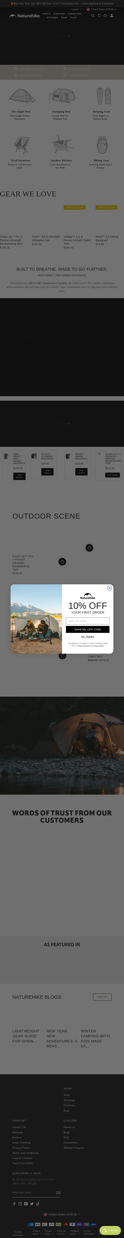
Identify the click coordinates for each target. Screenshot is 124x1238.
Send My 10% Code (87, 629)
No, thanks (87, 636)
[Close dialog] (109, 588)
